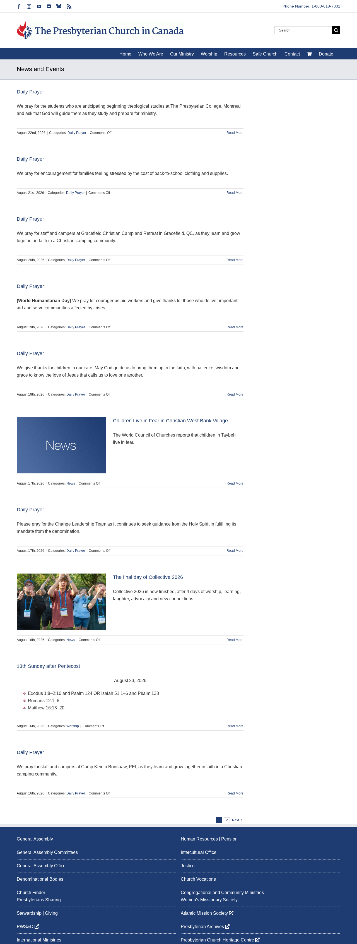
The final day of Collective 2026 (148, 577)
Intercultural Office (198, 852)
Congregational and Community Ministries (222, 892)
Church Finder (31, 892)
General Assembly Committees (47, 852)
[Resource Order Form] (309, 53)
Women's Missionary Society (209, 899)
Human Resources (199, 839)
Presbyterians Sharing (39, 899)
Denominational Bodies (40, 879)
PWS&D (26, 926)
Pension (229, 839)
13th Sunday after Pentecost (48, 666)
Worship (72, 726)
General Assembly (35, 839)
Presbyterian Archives (203, 926)
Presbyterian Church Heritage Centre (218, 940)
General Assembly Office (41, 865)
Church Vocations (198, 879)
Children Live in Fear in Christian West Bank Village (170, 420)
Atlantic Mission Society (205, 913)
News (70, 483)
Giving (51, 913)
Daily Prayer (30, 92)
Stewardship (29, 913)
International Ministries (39, 940)
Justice (188, 865)
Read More (234, 133)
